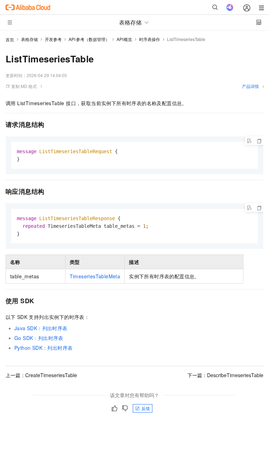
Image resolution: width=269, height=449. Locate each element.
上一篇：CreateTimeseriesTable (41, 375)
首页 (10, 39)
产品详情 (250, 86)
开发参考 (53, 39)
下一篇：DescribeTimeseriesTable (225, 375)
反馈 (146, 408)
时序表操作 (149, 39)
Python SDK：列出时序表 (43, 347)
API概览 (124, 39)
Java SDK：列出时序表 (41, 328)
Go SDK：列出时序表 (38, 337)
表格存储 (29, 39)
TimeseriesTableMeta (95, 276)
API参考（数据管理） (89, 39)
